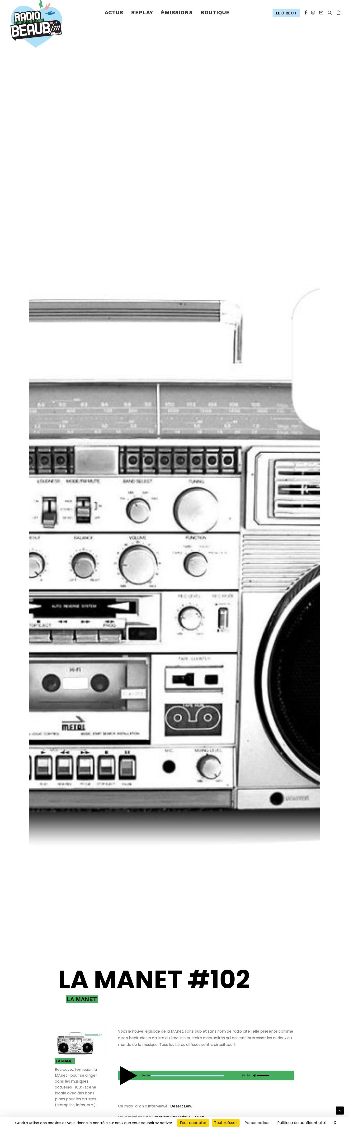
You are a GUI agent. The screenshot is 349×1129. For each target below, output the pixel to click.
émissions (177, 12)
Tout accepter (193, 1122)
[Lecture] (121, 1077)
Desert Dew (181, 1106)
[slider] (264, 1074)
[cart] (337, 12)
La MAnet (82, 999)
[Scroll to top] (340, 1110)
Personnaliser (257, 1122)
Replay (142, 12)
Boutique (215, 12)
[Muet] (254, 1077)
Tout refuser (225, 1122)
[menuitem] (114, 12)
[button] (287, 13)
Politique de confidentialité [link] (301, 1122)
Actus (114, 12)
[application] (206, 1075)
